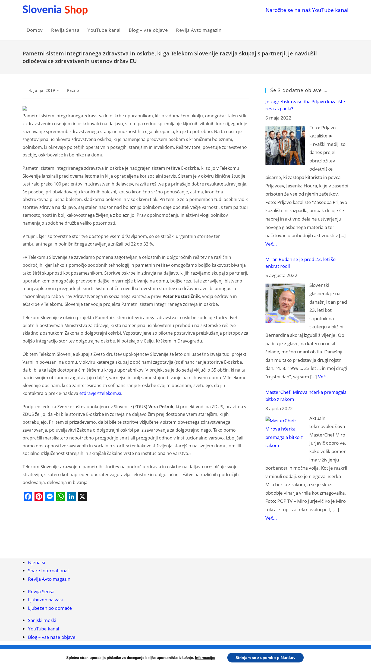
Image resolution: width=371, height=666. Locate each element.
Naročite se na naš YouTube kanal (307, 10)
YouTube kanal (43, 629)
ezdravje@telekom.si (100, 393)
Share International (48, 570)
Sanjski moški (42, 620)
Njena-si (36, 562)
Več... (271, 244)
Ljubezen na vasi (45, 599)
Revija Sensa (41, 591)
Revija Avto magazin (49, 579)
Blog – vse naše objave (52, 637)
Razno (73, 90)
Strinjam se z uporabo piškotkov (265, 657)
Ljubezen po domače (50, 608)
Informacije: (205, 658)
